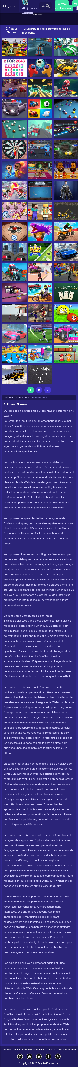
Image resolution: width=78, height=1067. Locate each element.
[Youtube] (29, 1056)
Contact (6, 1049)
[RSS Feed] (58, 1056)
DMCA (51, 1049)
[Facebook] (48, 1056)
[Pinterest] (20, 1056)
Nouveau (61, 3)
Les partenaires (67, 1049)
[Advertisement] (39, 20)
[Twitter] (39, 1056)
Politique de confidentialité (29, 1049)
